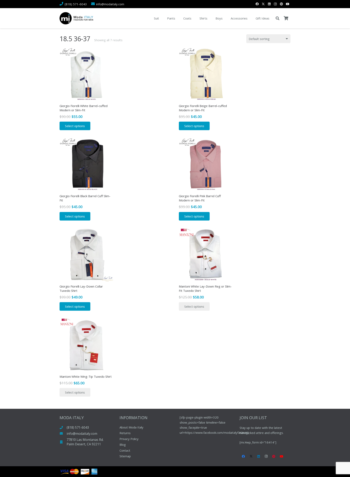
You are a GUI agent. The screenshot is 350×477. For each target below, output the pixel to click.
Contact (125, 450)
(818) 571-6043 (78, 427)
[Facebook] (257, 4)
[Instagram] (275, 4)
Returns (125, 433)
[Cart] (286, 18)
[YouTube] (287, 4)
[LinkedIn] (269, 4)
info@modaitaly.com (82, 433)
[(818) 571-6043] (63, 427)
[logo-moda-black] (76, 18)
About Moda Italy (131, 427)
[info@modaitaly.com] (63, 433)
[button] (277, 18)
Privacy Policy (129, 439)
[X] (263, 4)
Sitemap (125, 456)
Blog (123, 444)
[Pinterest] (281, 4)
